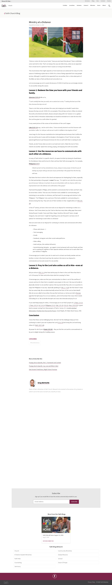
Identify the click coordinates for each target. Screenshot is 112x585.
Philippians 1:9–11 (50, 305)
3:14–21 (66, 305)
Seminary (17, 566)
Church (10, 6)
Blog (93, 1)
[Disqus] (56, 419)
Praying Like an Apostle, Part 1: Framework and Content (45, 363)
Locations (72, 5)
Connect (86, 5)
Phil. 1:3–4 (41, 273)
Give (97, 1)
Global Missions (63, 555)
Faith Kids (17, 559)
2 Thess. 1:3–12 (78, 303)
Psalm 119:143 (48, 329)
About (104, 5)
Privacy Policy (91, 582)
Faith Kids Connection (48, 541)
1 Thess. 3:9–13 (33, 305)
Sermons (87, 1)
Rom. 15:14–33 (73, 305)
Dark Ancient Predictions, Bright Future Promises (43, 369)
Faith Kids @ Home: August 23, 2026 (53, 535)
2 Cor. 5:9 (60, 323)
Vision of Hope (62, 562)
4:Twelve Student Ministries (23, 555)
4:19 (67, 288)
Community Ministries (65, 551)
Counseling (18, 562)
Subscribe (74, 501)
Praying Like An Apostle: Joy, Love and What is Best (43, 366)
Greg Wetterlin (33, 25)
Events (109, 1)
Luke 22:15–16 (33, 128)
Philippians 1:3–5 (34, 164)
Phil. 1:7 (63, 288)
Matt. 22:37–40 (39, 325)
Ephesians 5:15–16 (34, 97)
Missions (92, 5)
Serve (98, 5)
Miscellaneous (34, 343)
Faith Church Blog (12, 13)
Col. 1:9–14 (41, 305)
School (60, 559)
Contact (103, 1)
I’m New (65, 5)
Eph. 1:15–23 (59, 305)
